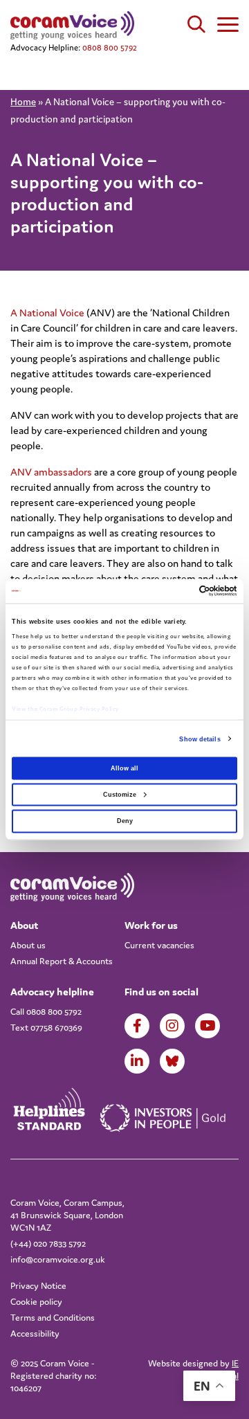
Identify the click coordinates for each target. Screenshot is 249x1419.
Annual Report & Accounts (61, 961)
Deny (125, 820)
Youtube (207, 1025)
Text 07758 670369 (46, 1027)
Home (23, 102)
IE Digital (226, 1369)
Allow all (124, 767)
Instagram (172, 1025)
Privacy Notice (38, 1286)
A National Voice (47, 312)
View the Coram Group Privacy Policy (65, 708)
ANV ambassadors (51, 471)
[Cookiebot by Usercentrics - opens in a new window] (178, 591)
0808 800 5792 (109, 47)
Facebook (136, 1025)
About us (28, 945)
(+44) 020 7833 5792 (48, 1243)
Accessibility (34, 1333)
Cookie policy (36, 1302)
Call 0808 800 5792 (46, 1012)
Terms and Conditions (52, 1317)
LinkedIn (136, 1061)
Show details (199, 738)
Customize (119, 794)
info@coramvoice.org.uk (57, 1259)
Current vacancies (159, 945)
